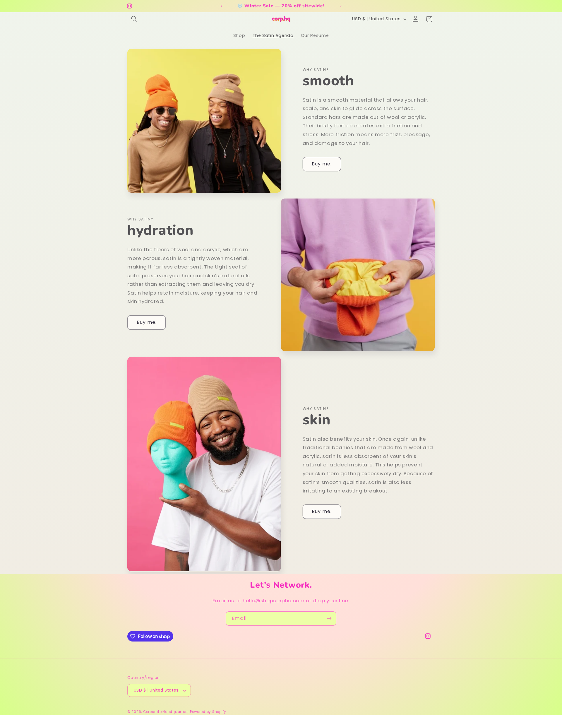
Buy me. (322, 163)
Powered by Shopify (208, 711)
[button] (134, 19)
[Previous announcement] (221, 6)
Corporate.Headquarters (166, 711)
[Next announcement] (340, 6)
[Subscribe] (329, 618)
